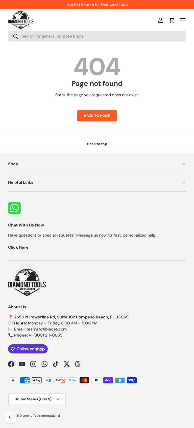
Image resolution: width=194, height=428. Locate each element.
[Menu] (182, 20)
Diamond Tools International (40, 416)
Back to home (97, 115)
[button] (171, 20)
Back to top (97, 144)
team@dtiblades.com (47, 329)
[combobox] (97, 36)
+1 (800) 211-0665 (45, 335)
